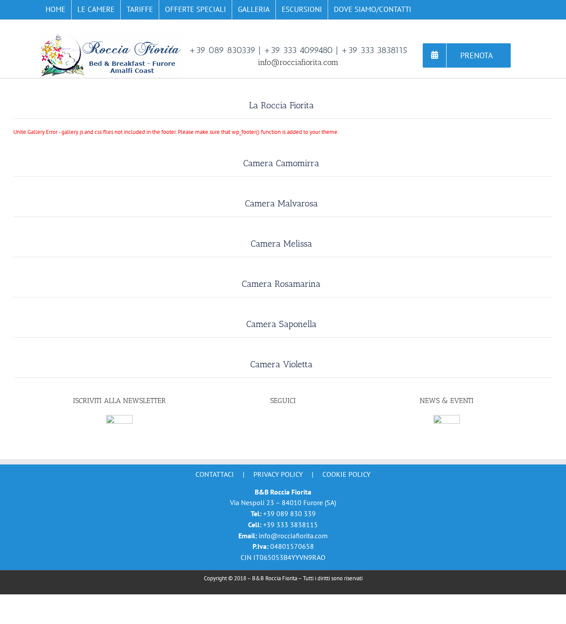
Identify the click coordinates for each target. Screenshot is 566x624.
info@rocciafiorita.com (298, 62)
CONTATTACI (214, 474)
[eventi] (446, 419)
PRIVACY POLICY (278, 474)
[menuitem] (55, 9)
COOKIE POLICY (346, 474)
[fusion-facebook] (283, 421)
